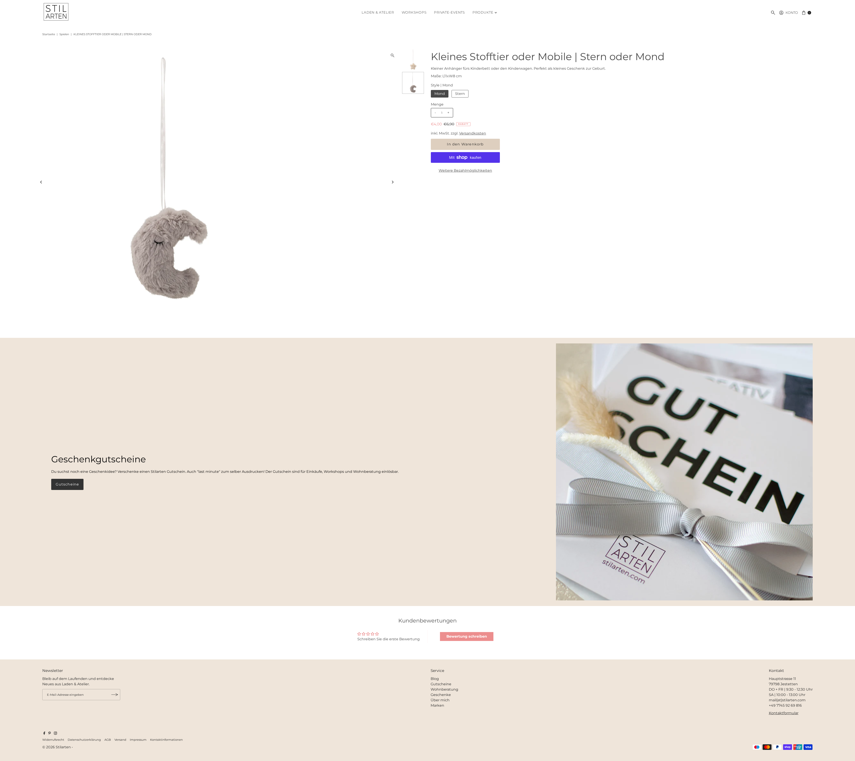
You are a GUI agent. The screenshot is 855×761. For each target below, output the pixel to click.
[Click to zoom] (392, 55)
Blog (435, 679)
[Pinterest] (49, 733)
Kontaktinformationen (166, 739)
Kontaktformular (783, 713)
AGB (107, 739)
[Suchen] (773, 12)
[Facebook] (44, 733)
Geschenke (441, 695)
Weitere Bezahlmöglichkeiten (465, 170)
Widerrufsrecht (53, 739)
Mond (439, 94)
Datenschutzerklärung (84, 739)
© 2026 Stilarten (57, 747)
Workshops (414, 12)
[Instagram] (55, 733)
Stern (460, 94)
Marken (437, 705)
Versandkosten (472, 133)
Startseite (48, 34)
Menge (437, 104)
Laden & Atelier (378, 12)
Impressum (138, 739)
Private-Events (449, 12)
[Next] (392, 182)
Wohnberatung (444, 689)
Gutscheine (67, 484)
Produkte (482, 12)
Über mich (440, 700)
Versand (120, 739)
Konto (792, 12)
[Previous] (41, 182)
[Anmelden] (114, 694)
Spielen (64, 34)
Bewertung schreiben (466, 636)
